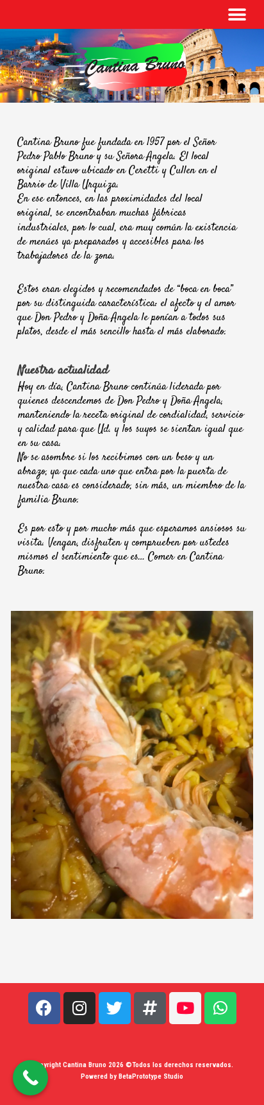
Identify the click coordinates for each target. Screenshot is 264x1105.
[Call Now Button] (30, 1077)
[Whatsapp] (220, 1008)
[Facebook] (44, 1008)
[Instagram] (79, 1008)
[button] (236, 14)
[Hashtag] (150, 1008)
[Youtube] (185, 1008)
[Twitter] (115, 1008)
